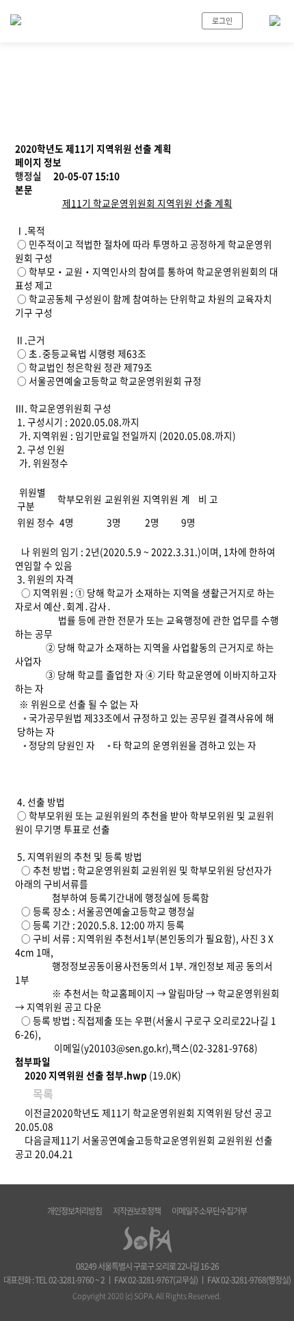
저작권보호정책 (137, 1211)
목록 (41, 1093)
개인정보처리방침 (74, 1211)
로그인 (222, 21)
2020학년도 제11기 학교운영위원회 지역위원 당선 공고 (161, 1112)
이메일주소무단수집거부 (209, 1211)
